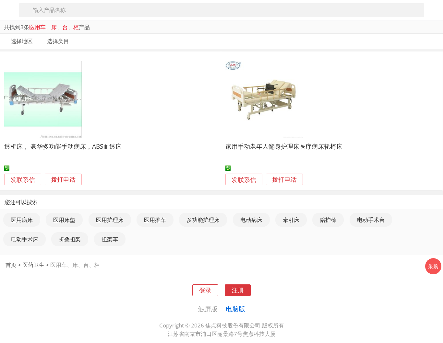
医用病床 (22, 219)
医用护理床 (110, 219)
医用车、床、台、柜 (75, 265)
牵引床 (291, 219)
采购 (433, 266)
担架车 (110, 239)
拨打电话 (63, 179)
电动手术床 (24, 239)
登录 (205, 290)
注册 (238, 290)
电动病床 (251, 219)
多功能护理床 (203, 219)
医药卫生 (33, 265)
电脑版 (235, 308)
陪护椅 (328, 219)
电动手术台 (371, 219)
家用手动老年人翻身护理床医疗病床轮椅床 (283, 146)
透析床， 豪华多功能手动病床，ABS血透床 (63, 146)
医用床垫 (64, 219)
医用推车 (155, 219)
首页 (11, 265)
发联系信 (22, 180)
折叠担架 (70, 239)
